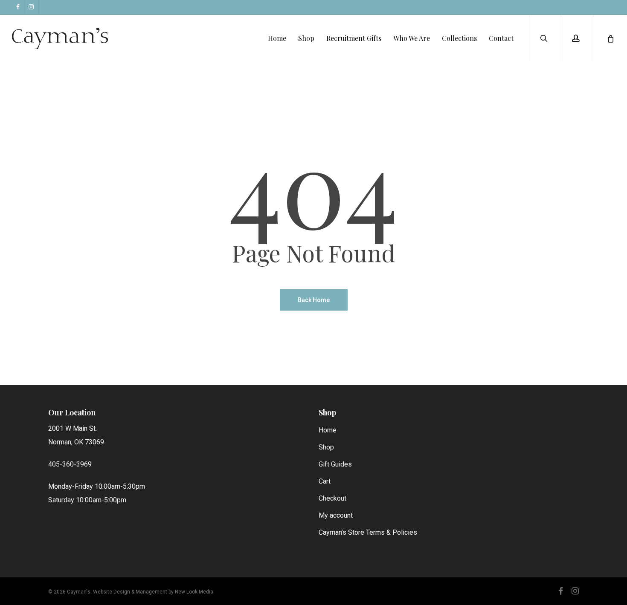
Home (328, 430)
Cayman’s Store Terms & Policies (368, 532)
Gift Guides (335, 464)
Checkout (332, 498)
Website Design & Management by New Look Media (153, 592)
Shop (326, 447)
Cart (325, 481)
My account (336, 515)
